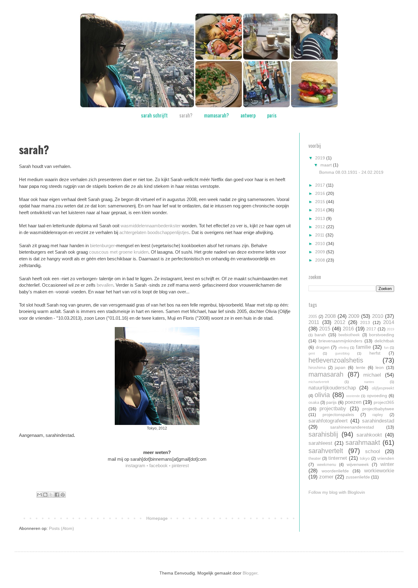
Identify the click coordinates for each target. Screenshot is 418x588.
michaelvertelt (318, 382)
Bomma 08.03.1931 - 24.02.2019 (351, 172)
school (372, 451)
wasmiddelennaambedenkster (151, 225)
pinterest (180, 465)
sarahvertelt (325, 451)
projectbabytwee (378, 408)
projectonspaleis (338, 414)
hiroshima (317, 368)
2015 (320, 201)
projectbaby (332, 408)
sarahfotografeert (328, 421)
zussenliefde (358, 476)
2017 (320, 185)
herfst (374, 353)
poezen (353, 402)
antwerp (248, 115)
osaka (313, 402)
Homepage (157, 518)
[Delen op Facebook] (57, 495)
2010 (320, 243)
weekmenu (326, 465)
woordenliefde (335, 470)
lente (360, 367)
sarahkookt (369, 435)
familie (363, 347)
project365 (384, 402)
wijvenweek (358, 464)
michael (372, 375)
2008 (320, 260)
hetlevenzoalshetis (335, 360)
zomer (326, 477)
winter (387, 464)
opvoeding (377, 395)
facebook (158, 465)
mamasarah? (216, 115)
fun (386, 347)
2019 (320, 157)
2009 (320, 251)
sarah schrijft (154, 115)
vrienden (385, 458)
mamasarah (325, 374)
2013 (320, 218)
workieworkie (379, 471)
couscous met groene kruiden (118, 252)
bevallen (105, 285)
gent (311, 353)
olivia (322, 395)
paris (272, 115)
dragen (323, 347)
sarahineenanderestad (352, 427)
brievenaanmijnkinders (340, 340)
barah (320, 334)
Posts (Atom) (61, 528)
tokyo (365, 458)
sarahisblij (323, 434)
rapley (377, 415)
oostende (353, 396)
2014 (320, 209)
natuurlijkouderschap (332, 388)
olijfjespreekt (383, 388)
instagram (135, 465)
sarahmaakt (362, 442)
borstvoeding (381, 334)
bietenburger (102, 245)
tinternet (337, 458)
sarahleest (320, 443)
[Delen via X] (51, 495)
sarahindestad (378, 421)
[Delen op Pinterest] (63, 495)
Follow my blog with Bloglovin (336, 492)
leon (379, 367)
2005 (312, 316)
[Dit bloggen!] (45, 495)
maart (326, 164)
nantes (369, 382)
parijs (331, 402)
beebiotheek (349, 335)
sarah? (185, 115)
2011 (320, 235)
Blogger (250, 573)
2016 (320, 193)
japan (340, 367)
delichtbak (384, 340)
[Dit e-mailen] (39, 495)
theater (314, 458)
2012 (320, 226)
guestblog (342, 353)
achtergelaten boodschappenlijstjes (154, 232)
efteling (343, 347)
